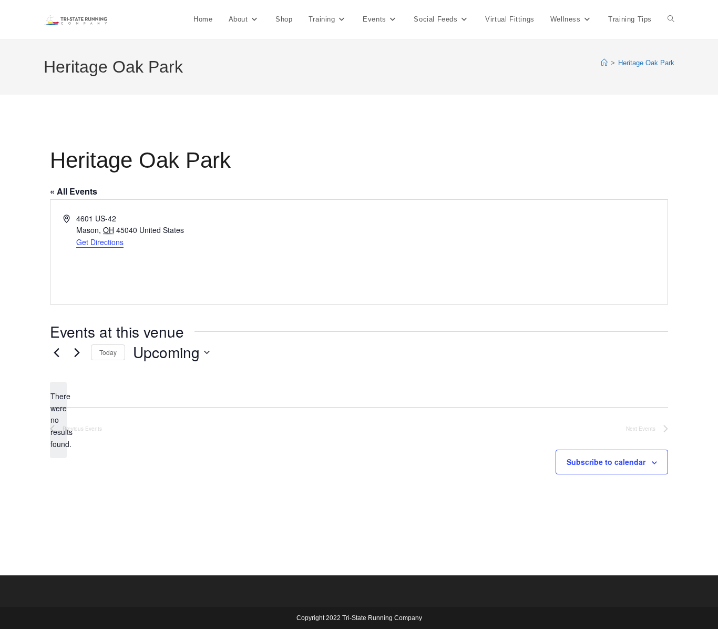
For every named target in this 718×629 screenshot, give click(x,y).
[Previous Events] (56, 352)
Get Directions (100, 242)
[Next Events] (76, 352)
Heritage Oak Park (646, 63)
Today (108, 352)
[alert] (58, 420)
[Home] (604, 63)
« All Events (73, 191)
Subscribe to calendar (606, 461)
